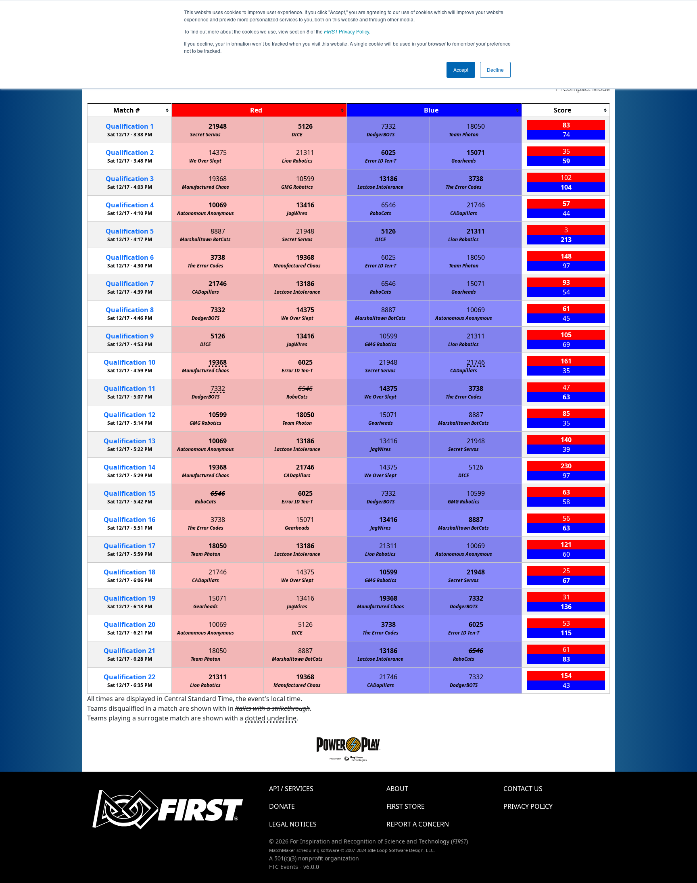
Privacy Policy (346, 31)
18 (129, 572)
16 (129, 519)
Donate (282, 806)
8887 (218, 231)
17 (129, 545)
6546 (388, 204)
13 (129, 440)
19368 (218, 178)
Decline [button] (495, 69)
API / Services (291, 788)
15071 (476, 152)
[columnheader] (130, 110)
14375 (218, 152)
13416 (305, 204)
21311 (305, 152)
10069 (218, 204)
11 (129, 388)
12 (129, 414)
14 (129, 467)
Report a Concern (417, 824)
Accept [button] (460, 69)
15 (129, 493)
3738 (476, 178)
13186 (388, 178)
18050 (476, 126)
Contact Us (523, 788)
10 (129, 362)
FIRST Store (405, 806)
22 (129, 676)
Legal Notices (293, 824)
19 (129, 598)
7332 (388, 126)
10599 (305, 178)
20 (129, 624)
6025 (388, 152)
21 (129, 650)
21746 (476, 204)
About (397, 788)
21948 (218, 126)
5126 (305, 126)
